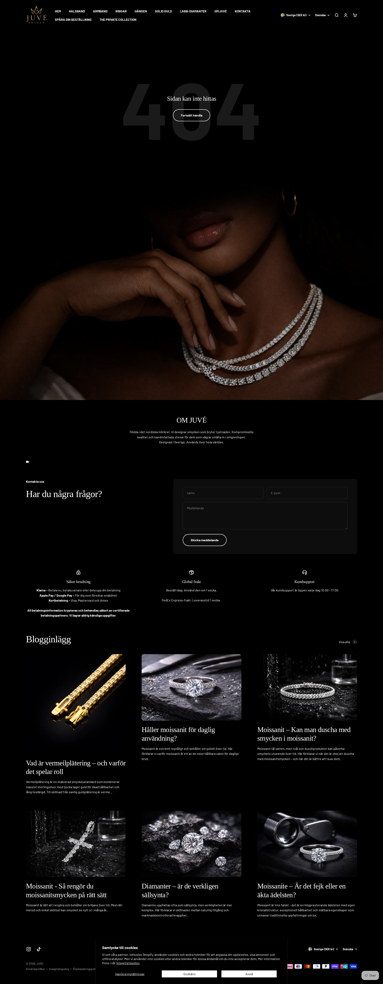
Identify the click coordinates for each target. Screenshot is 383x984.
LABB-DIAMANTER (193, 11)
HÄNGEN (141, 11)
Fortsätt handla (191, 115)
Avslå (249, 974)
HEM (58, 11)
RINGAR (121, 11)
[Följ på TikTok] (38, 949)
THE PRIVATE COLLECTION (118, 19)
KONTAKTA (243, 11)
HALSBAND (77, 11)
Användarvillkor (35, 969)
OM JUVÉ (220, 11)
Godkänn (189, 974)
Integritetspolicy (128, 963)
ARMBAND (100, 11)
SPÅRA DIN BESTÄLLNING (73, 19)
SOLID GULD (163, 11)
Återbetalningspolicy (85, 969)
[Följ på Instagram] (28, 949)
